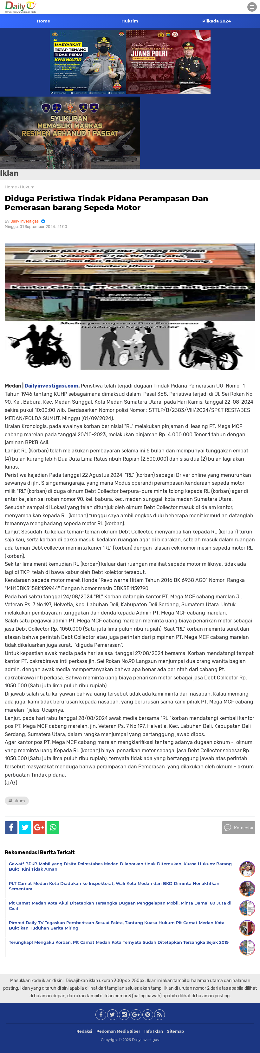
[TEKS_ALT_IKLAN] (130, 133)
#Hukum (17, 800)
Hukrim (129, 20)
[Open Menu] (252, 7)
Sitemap (175, 1031)
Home (43, 20)
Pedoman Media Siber (118, 1031)
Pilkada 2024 (216, 20)
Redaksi (84, 1031)
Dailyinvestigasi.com (51, 386)
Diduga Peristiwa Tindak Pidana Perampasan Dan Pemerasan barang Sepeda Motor (106, 203)
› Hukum (26, 187)
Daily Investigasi (145, 1039)
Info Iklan (153, 1031)
